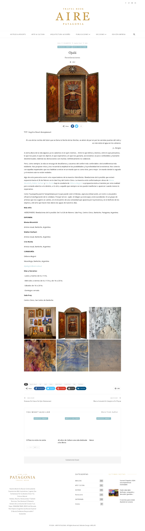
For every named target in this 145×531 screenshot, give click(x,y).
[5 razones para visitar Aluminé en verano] (113, 502)
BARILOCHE (78, 481)
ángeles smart (33, 384)
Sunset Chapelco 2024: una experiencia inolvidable (127, 482)
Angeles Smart (64, 47)
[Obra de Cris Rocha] (40, 323)
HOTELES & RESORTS (18, 34)
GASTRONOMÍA (79, 499)
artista (51, 384)
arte (40, 384)
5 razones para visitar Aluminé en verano (127, 501)
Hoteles (77, 504)
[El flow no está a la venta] (41, 427)
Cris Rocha (50, 183)
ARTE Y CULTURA (79, 47)
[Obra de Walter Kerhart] (105, 323)
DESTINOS (78, 490)
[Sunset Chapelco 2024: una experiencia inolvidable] (113, 483)
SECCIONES (100, 34)
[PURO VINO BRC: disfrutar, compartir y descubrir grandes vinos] (113, 492)
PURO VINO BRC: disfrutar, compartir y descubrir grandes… (127, 492)
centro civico (67, 384)
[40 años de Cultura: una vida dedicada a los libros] (72, 427)
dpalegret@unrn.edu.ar (33, 266)
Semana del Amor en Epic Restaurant (37, 401)
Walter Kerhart (38, 183)
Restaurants (79, 495)
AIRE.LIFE (93, 525)
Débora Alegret (76, 183)
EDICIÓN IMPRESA (119, 34)
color (74, 384)
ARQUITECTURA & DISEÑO (60, 34)
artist (45, 384)
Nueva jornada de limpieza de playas (107, 401)
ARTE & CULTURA (38, 34)
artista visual (58, 384)
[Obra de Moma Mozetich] (72, 355)
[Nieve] (104, 427)
